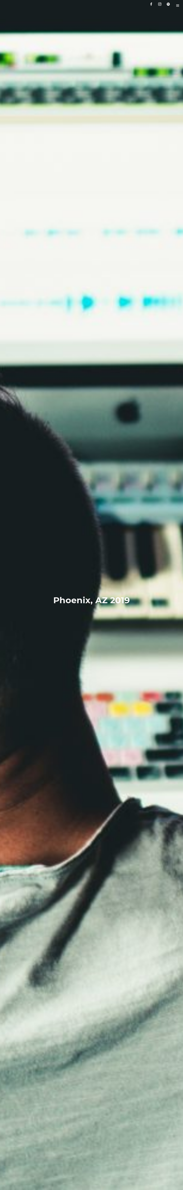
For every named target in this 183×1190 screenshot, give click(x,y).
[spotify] (169, 5)
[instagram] (160, 5)
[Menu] (177, 5)
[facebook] (152, 5)
